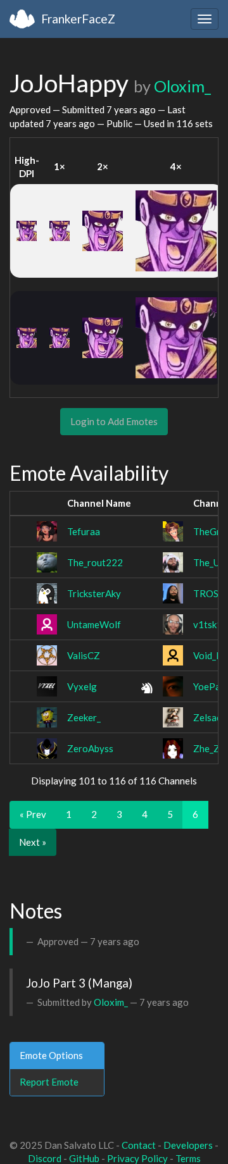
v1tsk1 (207, 624)
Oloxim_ (182, 86)
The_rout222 (95, 562)
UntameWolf (94, 624)
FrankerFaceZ (78, 18)
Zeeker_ (84, 717)
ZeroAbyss (90, 748)
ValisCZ (83, 655)
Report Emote (49, 1081)
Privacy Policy (137, 1158)
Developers (188, 1145)
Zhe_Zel (210, 748)
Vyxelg (82, 686)
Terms (188, 1158)
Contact (139, 1145)
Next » (32, 842)
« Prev (33, 814)
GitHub (84, 1158)
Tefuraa (83, 531)
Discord (44, 1158)
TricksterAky (94, 593)
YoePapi (210, 686)
